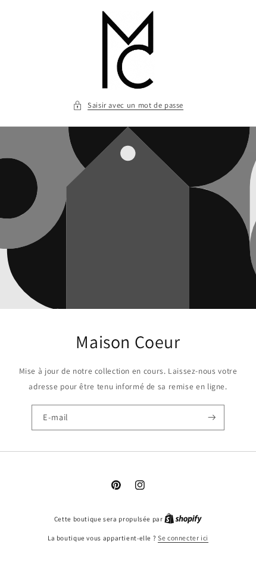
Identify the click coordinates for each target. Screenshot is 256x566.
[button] (128, 105)
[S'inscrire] (212, 417)
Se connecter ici (183, 537)
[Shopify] (183, 518)
